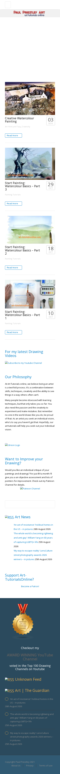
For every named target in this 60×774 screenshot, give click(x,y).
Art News (22, 516)
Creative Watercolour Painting (19, 119)
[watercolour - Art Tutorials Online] (29, 4)
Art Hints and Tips (13, 126)
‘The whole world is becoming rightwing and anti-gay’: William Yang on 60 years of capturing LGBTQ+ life (33, 537)
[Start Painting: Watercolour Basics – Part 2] (30, 230)
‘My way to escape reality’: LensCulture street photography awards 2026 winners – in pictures (33, 555)
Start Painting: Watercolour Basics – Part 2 (22, 250)
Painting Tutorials (12, 194)
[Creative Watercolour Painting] (30, 98)
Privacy (30, 765)
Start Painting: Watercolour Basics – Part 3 (22, 186)
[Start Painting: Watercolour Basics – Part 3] (30, 164)
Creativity (26, 126)
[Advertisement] (30, 49)
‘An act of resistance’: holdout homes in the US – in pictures (31, 700)
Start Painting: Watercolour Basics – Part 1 (22, 315)
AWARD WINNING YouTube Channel (30, 656)
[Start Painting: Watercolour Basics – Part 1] (30, 294)
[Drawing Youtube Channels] (23, 621)
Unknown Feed (28, 679)
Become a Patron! (30, 586)
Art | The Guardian (32, 690)
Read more (12, 135)
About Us (15, 765)
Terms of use (45, 765)
